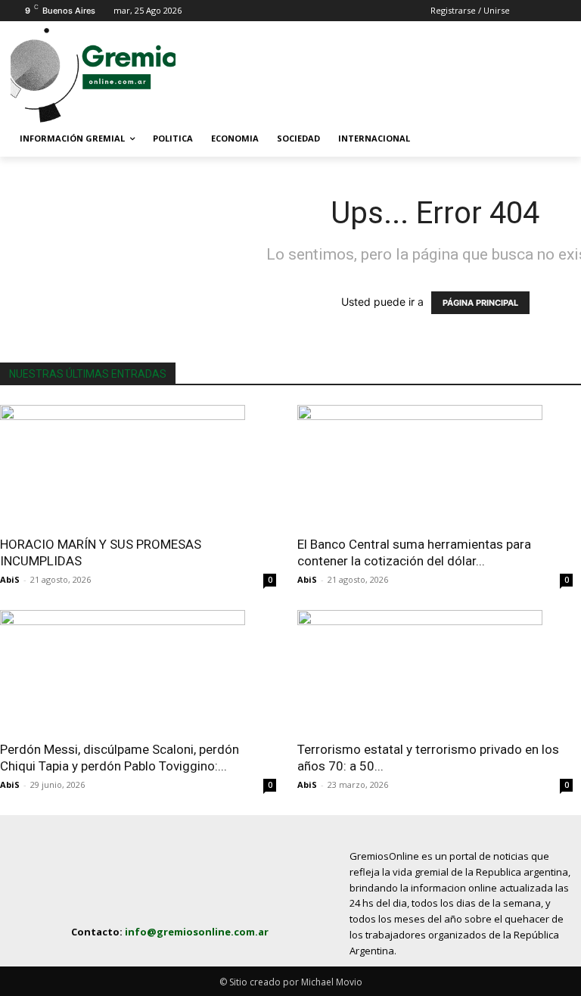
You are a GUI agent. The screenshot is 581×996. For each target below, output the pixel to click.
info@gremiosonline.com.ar (197, 931)
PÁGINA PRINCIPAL (480, 302)
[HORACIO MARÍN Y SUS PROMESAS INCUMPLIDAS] (138, 465)
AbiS (10, 579)
